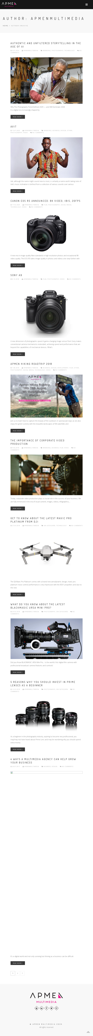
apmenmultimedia (31, 50)
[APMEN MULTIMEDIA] (9, 4)
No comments (38, 132)
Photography (57, 50)
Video (25, 132)
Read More (17, 117)
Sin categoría (49, 525)
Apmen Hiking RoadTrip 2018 (31, 363)
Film (45, 205)
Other (69, 130)
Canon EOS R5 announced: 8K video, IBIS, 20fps (46, 200)
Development (62, 368)
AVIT (14, 126)
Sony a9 (16, 275)
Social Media (66, 205)
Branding (47, 50)
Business (56, 130)
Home (5, 26)
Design (63, 130)
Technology (69, 50)
